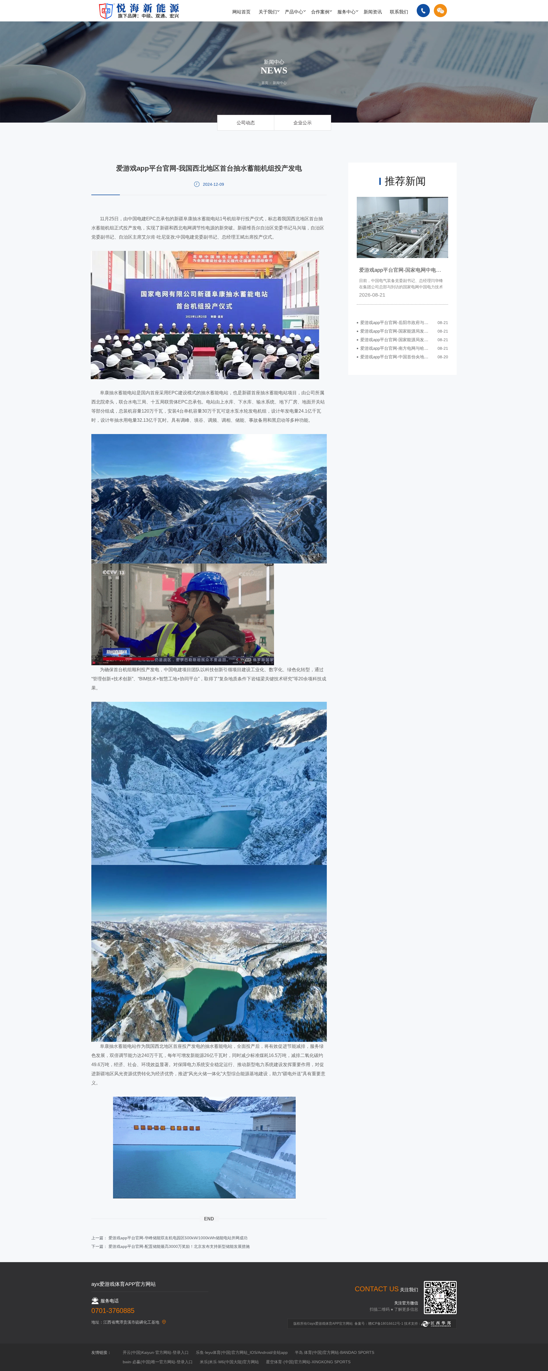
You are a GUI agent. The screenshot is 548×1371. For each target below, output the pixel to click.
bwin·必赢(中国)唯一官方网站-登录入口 (158, 1362)
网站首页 (241, 11)
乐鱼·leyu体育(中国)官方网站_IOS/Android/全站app (242, 1352)
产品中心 (294, 11)
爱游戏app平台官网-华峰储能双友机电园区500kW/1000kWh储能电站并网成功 (177, 1238)
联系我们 (399, 11)
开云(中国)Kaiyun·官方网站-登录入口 (156, 1352)
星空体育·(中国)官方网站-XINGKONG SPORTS (308, 1362)
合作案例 (320, 11)
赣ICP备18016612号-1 (385, 1324)
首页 (264, 83)
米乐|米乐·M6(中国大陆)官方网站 (229, 1362)
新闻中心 (280, 83)
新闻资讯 (373, 11)
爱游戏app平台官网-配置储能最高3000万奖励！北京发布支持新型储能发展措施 (179, 1246)
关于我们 (268, 11)
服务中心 (346, 11)
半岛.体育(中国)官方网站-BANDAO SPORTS (334, 1352)
